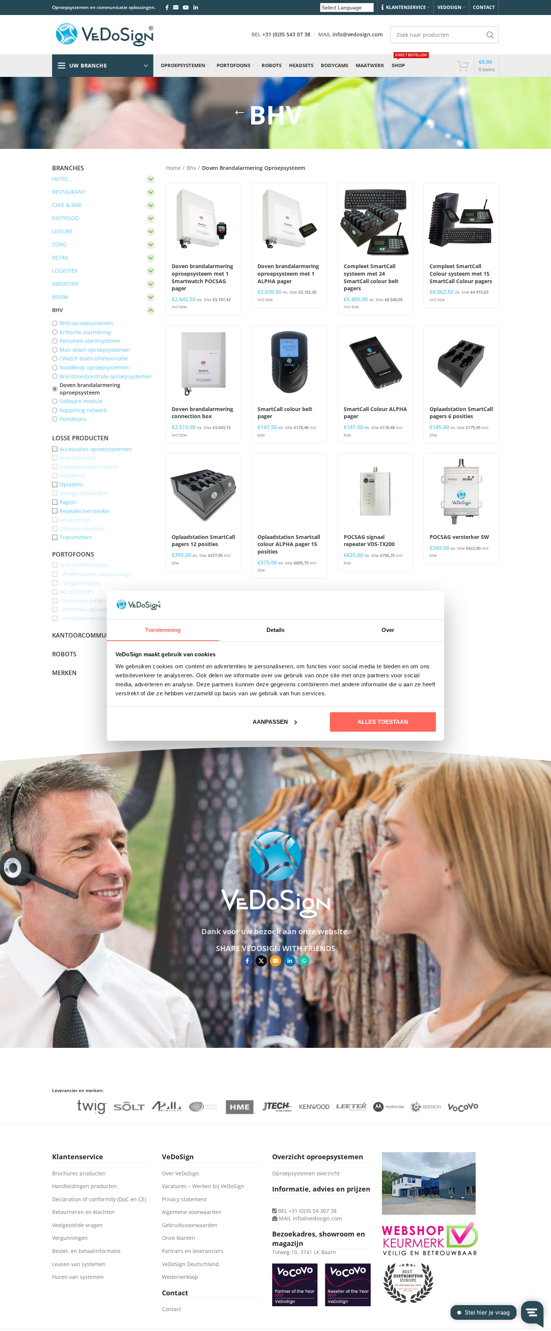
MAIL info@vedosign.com (310, 1218)
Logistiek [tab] (65, 270)
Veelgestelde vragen (77, 1225)
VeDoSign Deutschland (190, 1264)
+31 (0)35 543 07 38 (286, 34)
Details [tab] (276, 629)
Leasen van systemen (79, 1264)
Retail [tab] (60, 257)
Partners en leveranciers (192, 1250)
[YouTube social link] (186, 7)
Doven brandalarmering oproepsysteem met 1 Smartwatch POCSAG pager (202, 277)
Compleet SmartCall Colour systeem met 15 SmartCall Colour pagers (461, 273)
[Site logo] (104, 34)
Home (173, 167)
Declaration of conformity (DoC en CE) (99, 1199)
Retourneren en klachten (83, 1211)
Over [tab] (388, 629)
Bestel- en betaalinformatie (86, 1250)
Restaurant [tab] (68, 191)
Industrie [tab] (65, 283)
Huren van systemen (78, 1276)
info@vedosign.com (357, 34)
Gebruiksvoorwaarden (189, 1225)
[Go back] (239, 112)
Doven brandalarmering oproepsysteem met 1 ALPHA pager (288, 273)
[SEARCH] (490, 35)
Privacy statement (184, 1199)
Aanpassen (270, 722)
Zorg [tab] (59, 244)
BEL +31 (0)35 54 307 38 (307, 1210)
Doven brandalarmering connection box (202, 412)
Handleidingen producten (84, 1186)
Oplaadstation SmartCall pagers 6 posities (461, 412)
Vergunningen (70, 1237)
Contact (171, 1309)
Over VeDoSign (180, 1173)
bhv (191, 167)
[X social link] (261, 960)
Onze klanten (178, 1237)
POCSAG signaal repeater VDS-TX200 (369, 540)
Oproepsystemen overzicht (306, 1173)
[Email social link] (176, 7)
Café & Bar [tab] (66, 205)
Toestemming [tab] (163, 629)
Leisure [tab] (62, 231)
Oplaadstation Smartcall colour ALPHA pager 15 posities (289, 544)
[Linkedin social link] (195, 7)
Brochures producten (79, 1173)
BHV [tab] (57, 310)
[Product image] (203, 220)
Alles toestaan (383, 722)
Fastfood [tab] (65, 218)
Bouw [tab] (60, 296)
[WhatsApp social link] (304, 960)
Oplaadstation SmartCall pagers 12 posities (203, 540)
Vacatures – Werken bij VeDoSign (203, 1186)
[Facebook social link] (167, 7)
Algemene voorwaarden (192, 1211)
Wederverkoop (180, 1276)
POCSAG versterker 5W (459, 536)
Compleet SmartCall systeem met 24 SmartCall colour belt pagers (371, 277)
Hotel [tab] (60, 178)
